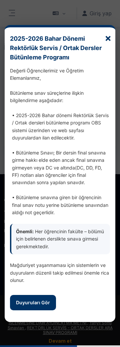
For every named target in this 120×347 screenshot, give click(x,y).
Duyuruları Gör (33, 302)
